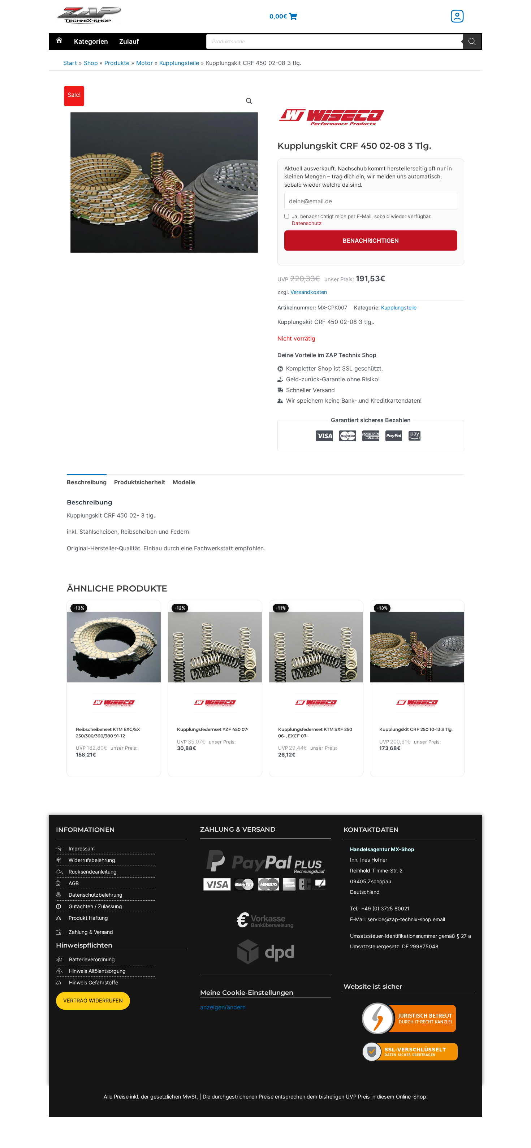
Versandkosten (308, 292)
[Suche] (472, 41)
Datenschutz (306, 223)
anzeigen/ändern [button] (223, 1007)
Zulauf (129, 41)
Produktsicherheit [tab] (139, 482)
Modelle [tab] (184, 482)
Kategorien (91, 41)
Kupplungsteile (398, 307)
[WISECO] (331, 117)
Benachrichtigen (371, 240)
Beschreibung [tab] (87, 482)
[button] (249, 101)
